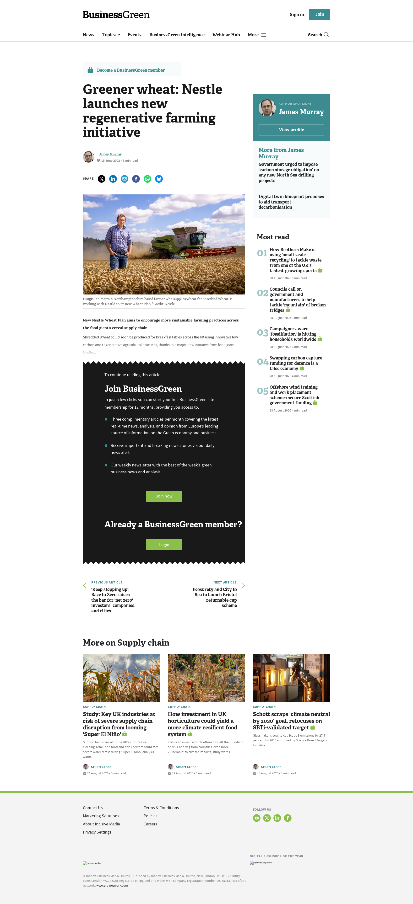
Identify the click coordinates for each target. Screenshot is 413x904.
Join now (164, 496)
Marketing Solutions (101, 816)
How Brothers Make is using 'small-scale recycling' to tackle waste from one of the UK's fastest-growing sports (295, 260)
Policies (151, 816)
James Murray (110, 154)
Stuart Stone (101, 767)
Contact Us (93, 808)
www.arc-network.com (112, 885)
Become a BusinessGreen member (131, 70)
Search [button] (315, 35)
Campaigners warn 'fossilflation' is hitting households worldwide (293, 334)
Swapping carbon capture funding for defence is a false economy (296, 363)
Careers (150, 824)
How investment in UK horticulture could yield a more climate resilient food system (202, 724)
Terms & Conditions (161, 808)
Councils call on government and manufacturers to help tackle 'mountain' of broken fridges (298, 299)
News (88, 35)
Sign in (297, 14)
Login (164, 544)
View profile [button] (291, 130)
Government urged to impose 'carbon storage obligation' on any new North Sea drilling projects (289, 172)
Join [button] (319, 14)
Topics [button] (109, 35)
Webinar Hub (226, 35)
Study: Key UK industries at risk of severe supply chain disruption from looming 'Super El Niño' (119, 724)
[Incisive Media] (92, 862)
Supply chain (94, 706)
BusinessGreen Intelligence (177, 35)
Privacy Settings (97, 832)
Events (134, 35)
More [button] (254, 35)
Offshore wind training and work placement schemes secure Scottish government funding (294, 395)
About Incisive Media (101, 824)
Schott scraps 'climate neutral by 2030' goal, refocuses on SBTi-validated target (291, 721)
